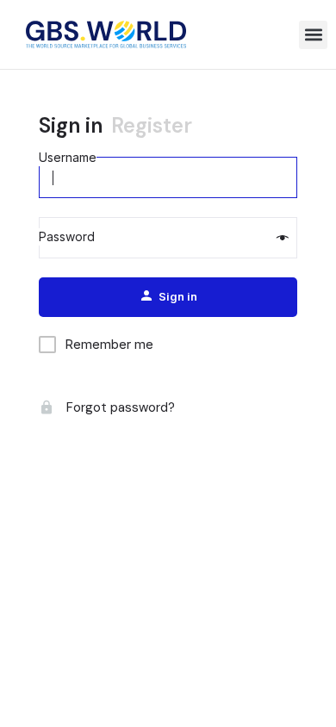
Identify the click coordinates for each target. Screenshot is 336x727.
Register (151, 125)
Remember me (109, 344)
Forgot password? (119, 407)
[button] (313, 35)
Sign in (71, 125)
